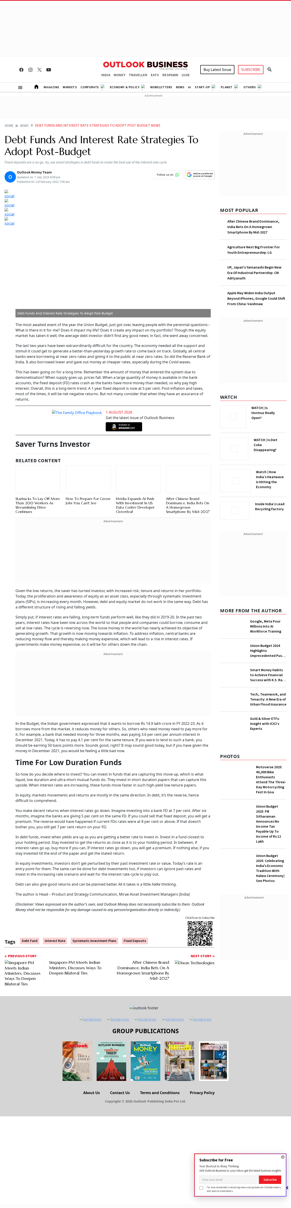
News (180, 87)
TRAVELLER (138, 75)
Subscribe (270, 1180)
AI (189, 87)
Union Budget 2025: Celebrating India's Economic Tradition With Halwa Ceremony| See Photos (270, 868)
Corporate (89, 87)
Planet (227, 87)
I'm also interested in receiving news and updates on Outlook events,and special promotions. (244, 1189)
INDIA (105, 75)
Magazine (51, 87)
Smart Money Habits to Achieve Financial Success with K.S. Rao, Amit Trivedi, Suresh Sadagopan (268, 675)
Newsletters (161, 87)
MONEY (119, 75)
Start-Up (202, 87)
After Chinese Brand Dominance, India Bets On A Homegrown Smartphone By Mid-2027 (188, 505)
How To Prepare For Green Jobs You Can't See (88, 500)
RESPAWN (170, 75)
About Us (91, 1092)
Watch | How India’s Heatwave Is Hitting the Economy (270, 480)
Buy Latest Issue (217, 69)
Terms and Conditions (160, 1092)
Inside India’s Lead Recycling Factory (269, 507)
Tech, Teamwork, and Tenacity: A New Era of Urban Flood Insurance (268, 699)
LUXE (186, 75)
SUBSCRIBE (250, 69)
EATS (155, 75)
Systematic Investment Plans (94, 941)
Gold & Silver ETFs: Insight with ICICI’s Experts (265, 723)
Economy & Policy (125, 87)
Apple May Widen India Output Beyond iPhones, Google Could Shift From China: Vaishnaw (256, 298)
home (9, 125)
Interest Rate (55, 941)
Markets (70, 87)
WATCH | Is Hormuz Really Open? (263, 412)
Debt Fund (30, 941)
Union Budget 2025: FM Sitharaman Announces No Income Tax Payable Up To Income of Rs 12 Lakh (268, 824)
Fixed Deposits (135, 941)
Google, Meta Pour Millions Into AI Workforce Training (265, 626)
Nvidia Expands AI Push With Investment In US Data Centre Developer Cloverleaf (135, 505)
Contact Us (120, 1092)
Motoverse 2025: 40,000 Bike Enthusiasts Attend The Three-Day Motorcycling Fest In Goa (271, 780)
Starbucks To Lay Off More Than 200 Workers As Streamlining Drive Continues (37, 505)
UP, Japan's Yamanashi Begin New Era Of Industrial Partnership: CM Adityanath (254, 273)
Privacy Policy (202, 1092)
